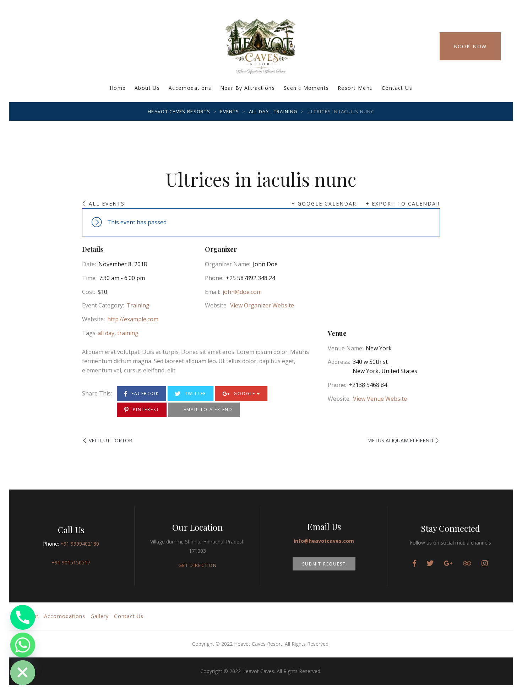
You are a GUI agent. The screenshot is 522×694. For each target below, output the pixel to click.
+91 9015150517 (70, 562)
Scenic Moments (306, 87)
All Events (107, 203)
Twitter (194, 393)
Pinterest (145, 409)
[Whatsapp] (22, 645)
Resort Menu (355, 87)
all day (106, 333)
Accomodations (190, 87)
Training (137, 305)
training (127, 333)
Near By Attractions (247, 87)
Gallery (100, 616)
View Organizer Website (262, 305)
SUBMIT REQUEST (324, 564)
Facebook (144, 393)
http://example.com (132, 319)
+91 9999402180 (79, 543)
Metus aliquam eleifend (400, 440)
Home (118, 87)
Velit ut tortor (110, 440)
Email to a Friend (207, 409)
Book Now (470, 46)
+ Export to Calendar (403, 203)
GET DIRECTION (197, 565)
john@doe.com (242, 292)
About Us (147, 87)
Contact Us (397, 87)
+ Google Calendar (324, 203)
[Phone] (22, 617)
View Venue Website (380, 399)
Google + (246, 393)
